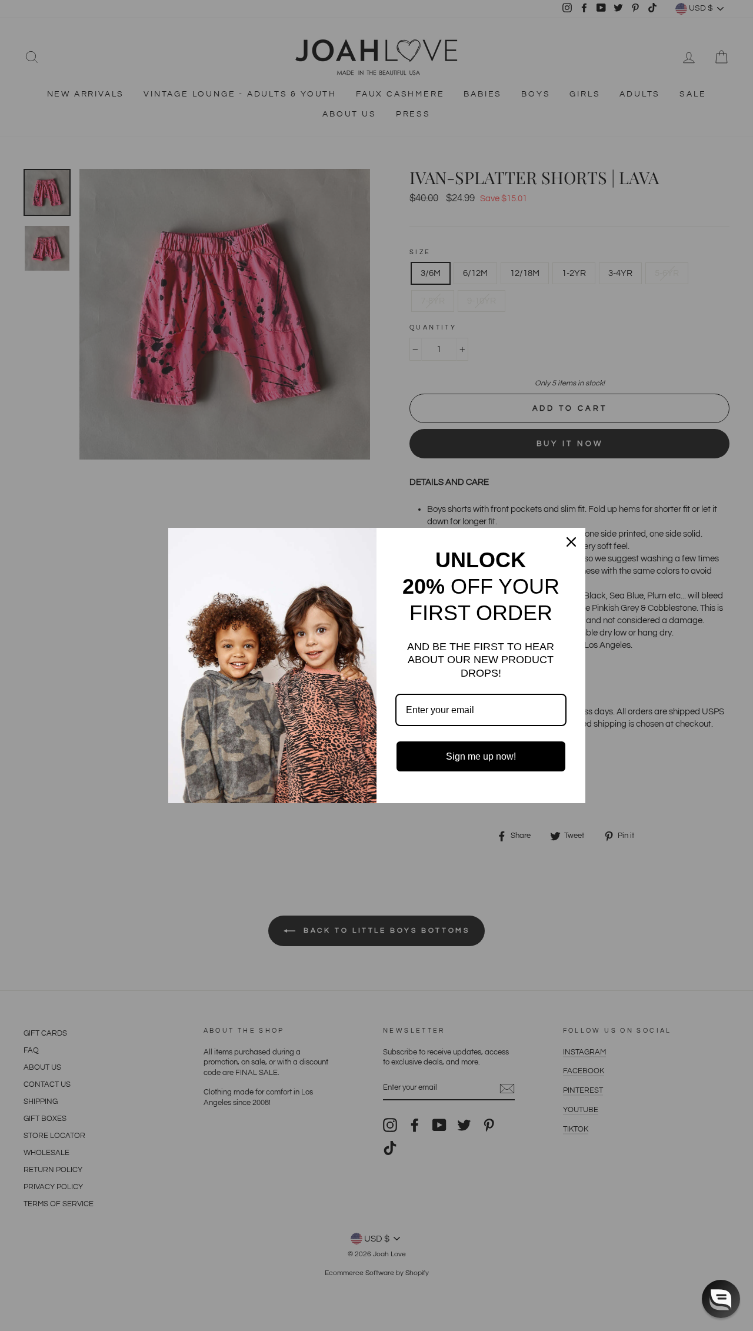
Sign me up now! (481, 756)
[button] (721, 1299)
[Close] (571, 542)
